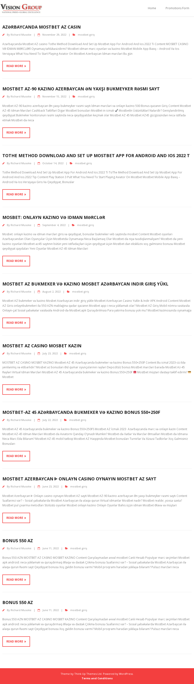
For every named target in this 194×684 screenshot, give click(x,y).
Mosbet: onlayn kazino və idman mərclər (53, 217)
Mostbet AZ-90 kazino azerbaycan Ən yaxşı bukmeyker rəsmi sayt (81, 89)
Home (152, 8)
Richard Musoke (21, 34)
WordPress (126, 674)
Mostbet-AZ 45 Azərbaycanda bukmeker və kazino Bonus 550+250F (81, 412)
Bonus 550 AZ (17, 540)
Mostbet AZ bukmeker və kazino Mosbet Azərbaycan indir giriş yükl (85, 284)
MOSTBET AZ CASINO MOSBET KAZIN (41, 345)
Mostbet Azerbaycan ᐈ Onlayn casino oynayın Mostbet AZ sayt (79, 479)
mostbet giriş (86, 34)
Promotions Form (177, 8)
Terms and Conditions (97, 678)
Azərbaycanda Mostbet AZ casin (41, 27)
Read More (14, 66)
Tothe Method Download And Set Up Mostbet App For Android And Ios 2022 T (96, 155)
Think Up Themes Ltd (87, 674)
